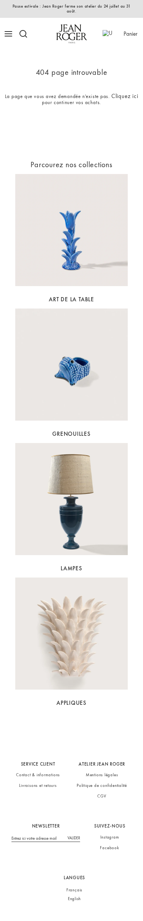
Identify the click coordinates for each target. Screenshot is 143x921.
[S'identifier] (109, 33)
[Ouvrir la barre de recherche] (26, 34)
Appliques (71, 703)
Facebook (109, 847)
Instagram (109, 837)
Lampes (71, 568)
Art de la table (71, 299)
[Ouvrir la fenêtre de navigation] (9, 34)
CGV (101, 796)
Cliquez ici (124, 96)
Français (74, 890)
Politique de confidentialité (102, 785)
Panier (130, 34)
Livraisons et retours (37, 785)
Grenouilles (71, 434)
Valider (73, 838)
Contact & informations (38, 774)
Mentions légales (102, 774)
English (74, 898)
